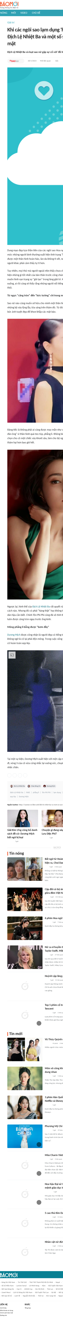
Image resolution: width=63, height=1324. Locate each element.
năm (44, 1286)
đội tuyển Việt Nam (55, 1286)
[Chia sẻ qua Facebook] (9, 775)
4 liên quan (58, 1159)
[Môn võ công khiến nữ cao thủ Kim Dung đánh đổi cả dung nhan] (24, 1078)
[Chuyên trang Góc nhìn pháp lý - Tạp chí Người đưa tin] (47, 897)
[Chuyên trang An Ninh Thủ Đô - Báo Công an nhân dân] (46, 955)
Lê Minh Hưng (34, 1286)
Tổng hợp (28, 1308)
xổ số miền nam (8, 1286)
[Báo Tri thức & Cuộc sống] (48, 1192)
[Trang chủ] (9, 5)
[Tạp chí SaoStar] (14, 60)
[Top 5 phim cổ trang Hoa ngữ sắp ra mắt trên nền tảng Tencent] (24, 1015)
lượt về (17, 1296)
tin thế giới (22, 1282)
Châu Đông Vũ (35, 786)
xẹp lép (13, 797)
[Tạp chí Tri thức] (46, 980)
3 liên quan (58, 867)
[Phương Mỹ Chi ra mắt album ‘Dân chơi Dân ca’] (24, 1136)
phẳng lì (36, 793)
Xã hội (53, 1292)
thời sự (41, 1296)
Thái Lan (50, 1289)
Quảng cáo (3, 1315)
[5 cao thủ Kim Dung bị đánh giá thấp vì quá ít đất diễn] (24, 1223)
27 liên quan (59, 955)
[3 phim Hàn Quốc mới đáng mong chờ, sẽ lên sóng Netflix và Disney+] (24, 1107)
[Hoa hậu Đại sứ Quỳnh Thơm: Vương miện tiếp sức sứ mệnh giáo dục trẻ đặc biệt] (24, 1194)
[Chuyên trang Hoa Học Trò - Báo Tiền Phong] (46, 867)
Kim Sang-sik (51, 1296)
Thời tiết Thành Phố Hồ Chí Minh (41, 1282)
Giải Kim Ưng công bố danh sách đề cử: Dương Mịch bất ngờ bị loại (22, 834)
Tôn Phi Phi (46, 793)
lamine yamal (21, 1286)
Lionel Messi (6, 1292)
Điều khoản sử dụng (6, 1310)
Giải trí (10, 22)
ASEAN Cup (28, 1289)
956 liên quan (45, 61)
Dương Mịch (13, 635)
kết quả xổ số (7, 1296)
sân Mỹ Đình (39, 1289)
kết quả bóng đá (8, 1289)
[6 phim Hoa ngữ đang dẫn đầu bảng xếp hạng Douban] (24, 928)
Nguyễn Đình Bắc (29, 1296)
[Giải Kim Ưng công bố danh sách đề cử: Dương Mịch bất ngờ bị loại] (22, 818)
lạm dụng (57, 793)
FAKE (28, 793)
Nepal (58, 1282)
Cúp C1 (19, 1289)
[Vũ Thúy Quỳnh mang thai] (24, 1049)
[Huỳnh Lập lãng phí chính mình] (24, 986)
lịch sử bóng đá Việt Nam (22, 1292)
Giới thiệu (3, 1308)
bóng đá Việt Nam (8, 1282)
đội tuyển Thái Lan (42, 1292)
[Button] (21, 61)
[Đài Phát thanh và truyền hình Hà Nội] (48, 1130)
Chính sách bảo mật (6, 1313)
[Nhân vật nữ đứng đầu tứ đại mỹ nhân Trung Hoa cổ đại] (24, 1252)
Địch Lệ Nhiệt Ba (41, 606)
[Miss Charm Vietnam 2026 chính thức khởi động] (24, 1165)
